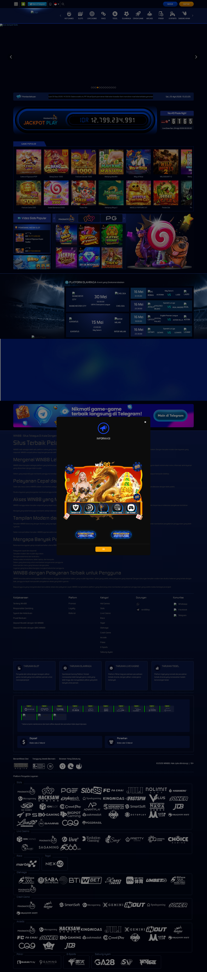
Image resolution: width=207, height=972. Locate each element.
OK (103, 549)
